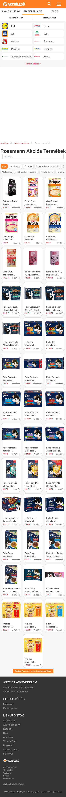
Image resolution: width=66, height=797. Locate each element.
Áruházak (8, 737)
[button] (64, 166)
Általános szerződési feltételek (18, 687)
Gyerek (28, 166)
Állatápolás (7, 171)
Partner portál (10, 708)
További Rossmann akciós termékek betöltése (33, 671)
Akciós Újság (9, 720)
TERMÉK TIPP (16, 17)
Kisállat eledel (47, 171)
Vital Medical (8, 770)
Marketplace (33, 11)
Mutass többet (32, 63)
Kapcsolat (8, 703)
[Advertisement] (33, 103)
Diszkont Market (9, 767)
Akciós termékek (21, 143)
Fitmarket (49, 17)
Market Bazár (8, 778)
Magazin (7, 745)
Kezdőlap (4, 143)
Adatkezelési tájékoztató (15, 691)
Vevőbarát (7, 773)
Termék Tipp (9, 741)
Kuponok (7, 728)
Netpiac (6, 775)
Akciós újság (11, 11)
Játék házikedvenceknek (26, 171)
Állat (4, 166)
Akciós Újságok (11, 749)
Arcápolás (15, 166)
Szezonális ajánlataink (47, 166)
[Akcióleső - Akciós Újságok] (14, 4)
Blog (55, 11)
